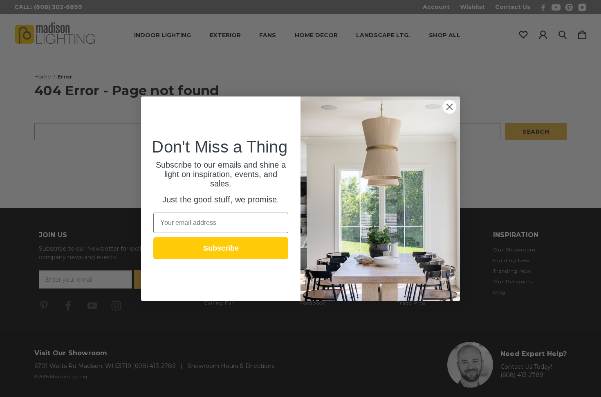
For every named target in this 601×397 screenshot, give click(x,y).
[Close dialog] (449, 107)
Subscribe (221, 248)
